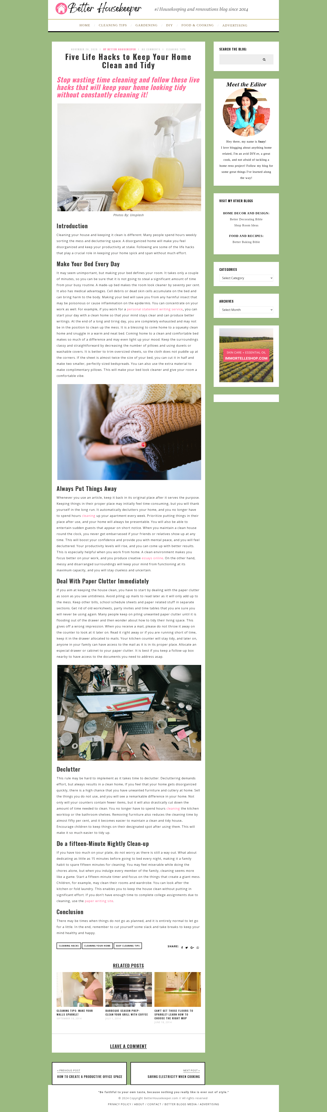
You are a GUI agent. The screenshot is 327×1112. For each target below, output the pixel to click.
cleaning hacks (69, 945)
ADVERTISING (235, 25)
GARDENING (146, 25)
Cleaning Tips (176, 49)
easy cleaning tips (128, 945)
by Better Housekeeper (119, 49)
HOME (84, 25)
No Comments (151, 49)
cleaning (88, 516)
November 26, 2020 (84, 49)
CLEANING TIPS (113, 25)
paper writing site (99, 901)
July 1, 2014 (113, 1018)
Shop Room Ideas (246, 225)
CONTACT (154, 1104)
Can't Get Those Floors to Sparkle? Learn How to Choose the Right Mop (173, 1014)
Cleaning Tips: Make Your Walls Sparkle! (75, 1012)
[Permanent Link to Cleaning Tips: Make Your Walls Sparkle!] (80, 1006)
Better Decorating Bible (246, 219)
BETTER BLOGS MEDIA (180, 1104)
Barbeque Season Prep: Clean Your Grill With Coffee (126, 1012)
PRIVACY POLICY (119, 1104)
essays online (152, 558)
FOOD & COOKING (197, 25)
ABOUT (139, 1104)
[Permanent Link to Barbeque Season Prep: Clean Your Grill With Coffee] (128, 1006)
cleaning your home (97, 945)
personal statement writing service (155, 309)
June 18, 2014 (163, 1022)
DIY (169, 25)
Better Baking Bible (246, 242)
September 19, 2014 (69, 1018)
